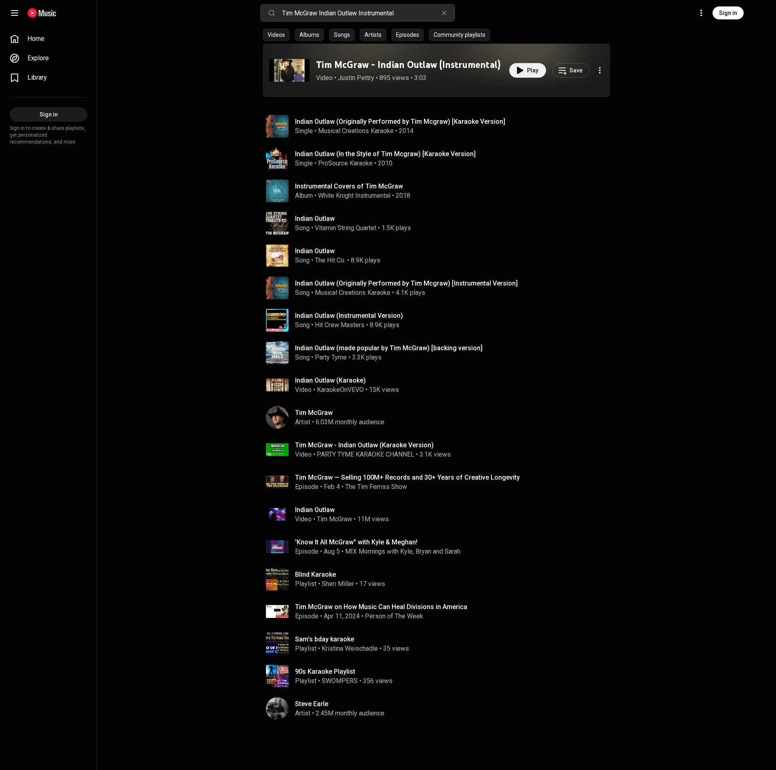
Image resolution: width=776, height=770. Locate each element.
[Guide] (14, 13)
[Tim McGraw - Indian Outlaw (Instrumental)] (289, 70)
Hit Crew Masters (340, 325)
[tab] (276, 34)
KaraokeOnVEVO (340, 389)
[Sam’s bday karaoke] (440, 644)
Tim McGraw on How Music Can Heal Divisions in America (381, 607)
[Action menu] (600, 70)
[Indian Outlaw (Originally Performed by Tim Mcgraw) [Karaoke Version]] (440, 126)
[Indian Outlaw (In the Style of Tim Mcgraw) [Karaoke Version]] (440, 158)
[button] (289, 70)
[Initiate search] (271, 12)
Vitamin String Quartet (345, 228)
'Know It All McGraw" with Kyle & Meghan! (356, 542)
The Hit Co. (330, 260)
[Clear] (444, 12)
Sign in (728, 13)
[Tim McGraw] (440, 417)
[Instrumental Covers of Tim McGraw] (440, 191)
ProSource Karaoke (345, 163)
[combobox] (368, 13)
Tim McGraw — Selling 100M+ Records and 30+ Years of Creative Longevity (407, 477)
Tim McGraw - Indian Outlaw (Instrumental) (408, 64)
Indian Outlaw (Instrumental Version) (349, 315)
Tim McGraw (334, 519)
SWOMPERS (340, 681)
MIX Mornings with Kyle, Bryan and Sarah (402, 551)
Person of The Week (394, 616)
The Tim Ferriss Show (376, 487)
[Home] (41, 13)
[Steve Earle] (440, 708)
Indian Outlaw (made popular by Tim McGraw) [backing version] (389, 348)
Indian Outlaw (315, 218)
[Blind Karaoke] (440, 579)
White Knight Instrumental (354, 195)
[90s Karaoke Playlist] (440, 676)
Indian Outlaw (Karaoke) (330, 380)
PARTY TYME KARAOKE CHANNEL (365, 454)
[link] (48, 39)
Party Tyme (331, 357)
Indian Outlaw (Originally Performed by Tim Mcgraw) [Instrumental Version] (406, 283)
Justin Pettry (356, 78)
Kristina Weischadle (350, 648)
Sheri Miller (338, 584)
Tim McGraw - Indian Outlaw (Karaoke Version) (364, 445)
